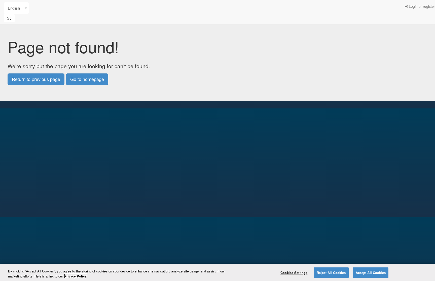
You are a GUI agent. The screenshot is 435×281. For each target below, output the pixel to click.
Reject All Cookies (331, 272)
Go (9, 18)
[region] (217, 272)
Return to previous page (36, 79)
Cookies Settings (293, 272)
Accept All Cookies (371, 272)
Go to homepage (87, 79)
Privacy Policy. (75, 275)
